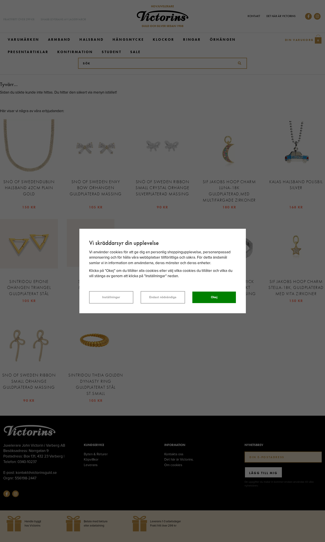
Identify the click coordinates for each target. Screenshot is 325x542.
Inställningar (111, 297)
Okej (214, 297)
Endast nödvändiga (162, 297)
